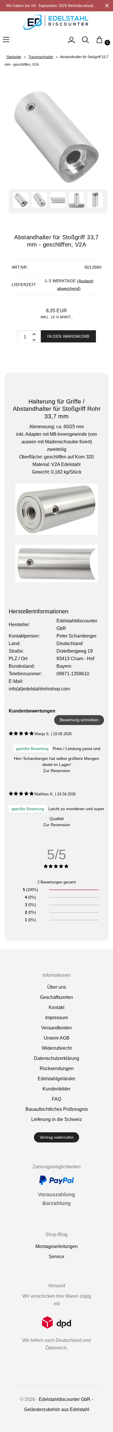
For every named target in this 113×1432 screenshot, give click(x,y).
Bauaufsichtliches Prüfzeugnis (56, 1109)
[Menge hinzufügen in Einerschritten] (33, 339)
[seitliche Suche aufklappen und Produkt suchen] (85, 42)
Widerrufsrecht (57, 1048)
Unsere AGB (57, 1037)
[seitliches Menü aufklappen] (71, 42)
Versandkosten (56, 1027)
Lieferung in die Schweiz (56, 1119)
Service (56, 1256)
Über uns (56, 987)
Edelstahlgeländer (56, 1078)
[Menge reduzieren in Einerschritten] (33, 333)
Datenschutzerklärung (56, 1058)
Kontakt (56, 1007)
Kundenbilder (56, 1088)
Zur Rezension (56, 770)
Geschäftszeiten (56, 997)
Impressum (56, 1017)
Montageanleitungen (56, 1246)
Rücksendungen (57, 1068)
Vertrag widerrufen (57, 1137)
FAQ (56, 1099)
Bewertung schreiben (79, 719)
